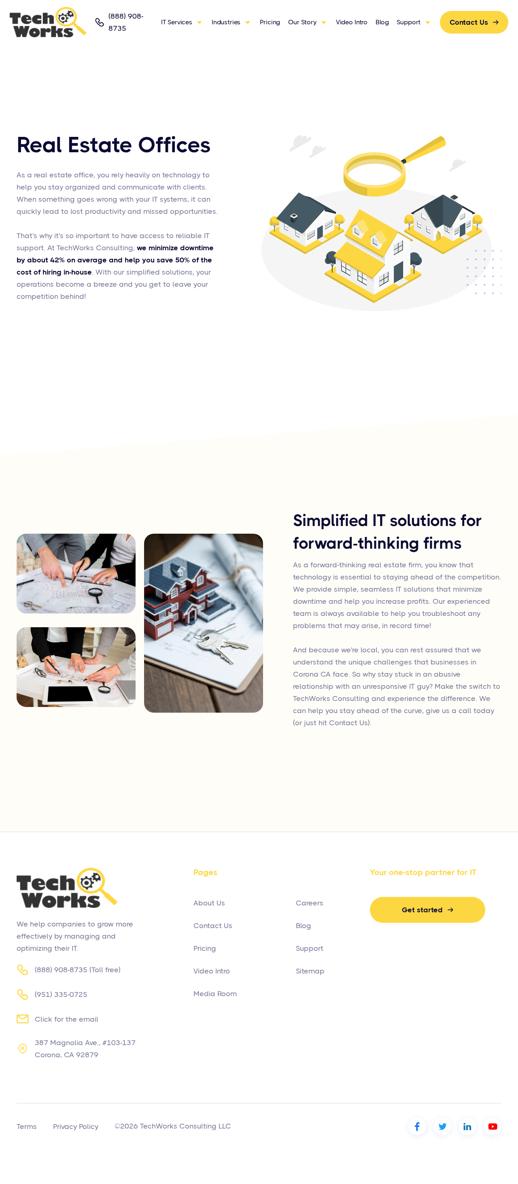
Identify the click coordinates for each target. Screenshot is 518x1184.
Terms (27, 1126)
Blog (382, 22)
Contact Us (212, 926)
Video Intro (351, 22)
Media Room (215, 994)
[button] (182, 22)
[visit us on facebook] (417, 1126)
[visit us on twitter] (442, 1126)
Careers (309, 903)
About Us (209, 903)
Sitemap (310, 971)
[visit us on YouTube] (492, 1126)
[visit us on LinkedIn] (467, 1126)
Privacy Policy (75, 1126)
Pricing (270, 22)
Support (309, 948)
